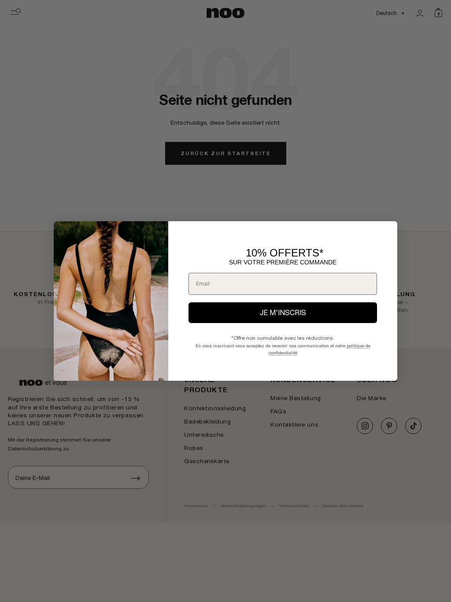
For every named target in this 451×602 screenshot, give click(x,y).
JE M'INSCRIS (283, 312)
